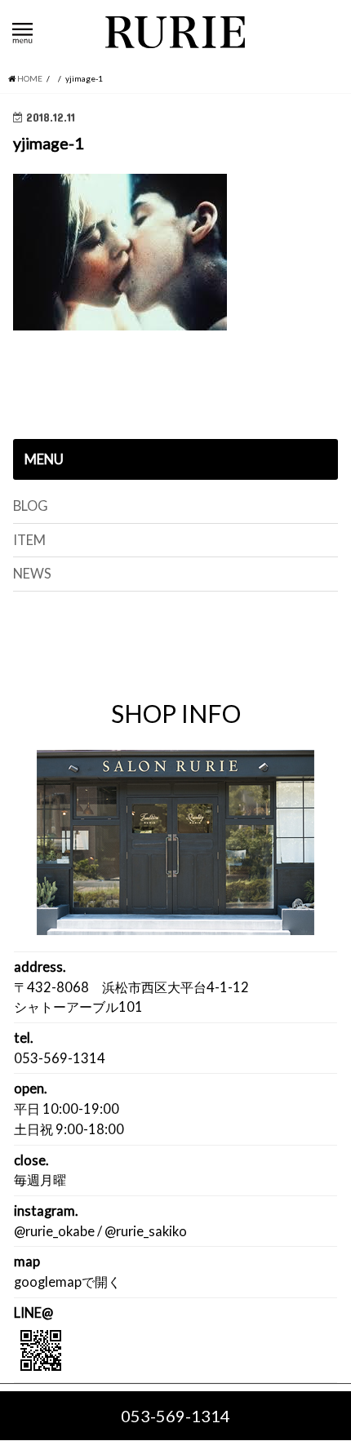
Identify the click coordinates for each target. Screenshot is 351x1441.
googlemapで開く (67, 1282)
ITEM (29, 540)
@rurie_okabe (54, 1231)
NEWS (32, 573)
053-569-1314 (175, 1415)
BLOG (30, 506)
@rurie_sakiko (145, 1231)
